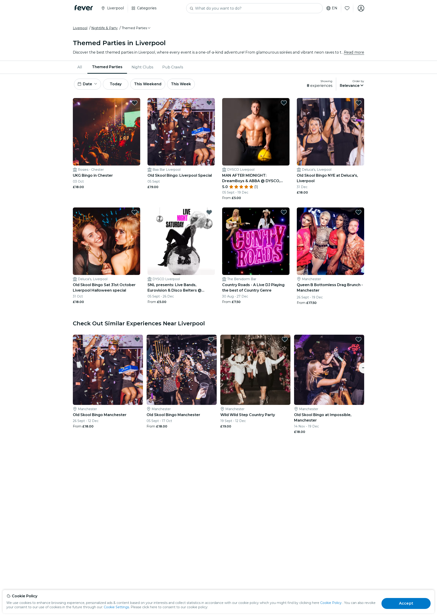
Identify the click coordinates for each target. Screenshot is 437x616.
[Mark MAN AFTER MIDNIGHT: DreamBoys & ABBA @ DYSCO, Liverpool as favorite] (284, 103)
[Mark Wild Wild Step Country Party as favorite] (285, 339)
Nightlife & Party (104, 28)
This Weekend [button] (147, 84)
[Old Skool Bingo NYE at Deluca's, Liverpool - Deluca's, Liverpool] (330, 132)
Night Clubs (142, 67)
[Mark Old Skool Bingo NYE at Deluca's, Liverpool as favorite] (358, 103)
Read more (354, 52)
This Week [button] (181, 84)
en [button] (334, 8)
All (79, 67)
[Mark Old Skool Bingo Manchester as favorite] (137, 339)
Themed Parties (107, 67)
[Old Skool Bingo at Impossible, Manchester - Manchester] (329, 370)
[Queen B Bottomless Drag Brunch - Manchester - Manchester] (330, 241)
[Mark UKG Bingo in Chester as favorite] (134, 103)
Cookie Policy (331, 603)
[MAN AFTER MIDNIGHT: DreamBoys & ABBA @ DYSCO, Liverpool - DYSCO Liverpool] (256, 132)
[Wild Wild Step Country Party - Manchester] (255, 370)
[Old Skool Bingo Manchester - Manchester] (108, 370)
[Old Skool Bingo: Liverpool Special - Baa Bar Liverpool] (181, 132)
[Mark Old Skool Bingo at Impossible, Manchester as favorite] (358, 339)
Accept (406, 603)
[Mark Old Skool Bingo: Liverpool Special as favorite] (209, 103)
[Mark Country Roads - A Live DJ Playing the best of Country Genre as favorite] (284, 212)
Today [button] (116, 84)
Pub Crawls (172, 67)
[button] (136, 28)
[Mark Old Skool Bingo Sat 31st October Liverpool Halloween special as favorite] (134, 212)
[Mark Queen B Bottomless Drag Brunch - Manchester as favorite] (358, 212)
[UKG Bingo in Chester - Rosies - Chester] (106, 132)
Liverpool (80, 28)
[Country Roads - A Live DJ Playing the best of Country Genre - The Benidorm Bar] (256, 241)
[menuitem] (80, 67)
